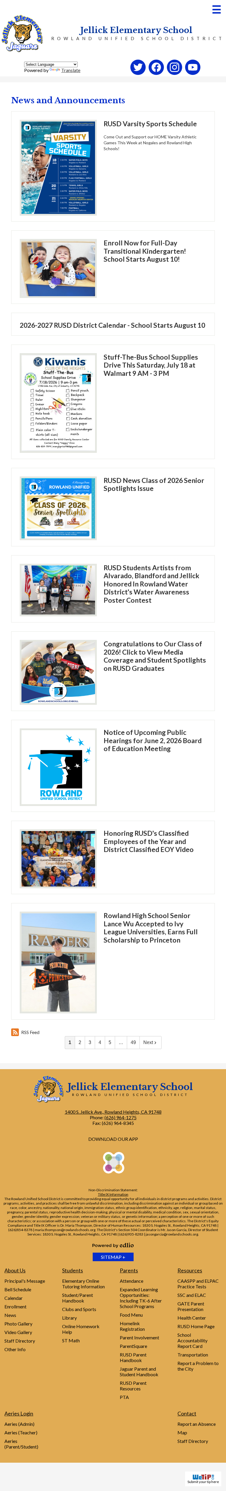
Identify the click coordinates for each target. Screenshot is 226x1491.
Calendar (13, 1298)
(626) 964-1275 (120, 1117)
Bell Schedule (17, 1289)
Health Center (191, 1317)
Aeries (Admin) (19, 1424)
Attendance (131, 1281)
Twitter (138, 74)
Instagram (174, 74)
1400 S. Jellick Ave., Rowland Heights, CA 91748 (113, 1112)
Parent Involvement (139, 1337)
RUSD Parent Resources (133, 1385)
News (10, 1315)
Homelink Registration (132, 1326)
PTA (124, 1397)
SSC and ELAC (191, 1295)
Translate (70, 70)
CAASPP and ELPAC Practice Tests (198, 1283)
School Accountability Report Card (192, 1340)
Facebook (156, 74)
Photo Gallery (18, 1323)
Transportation (192, 1354)
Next (148, 1042)
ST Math (71, 1340)
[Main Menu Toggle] (216, 9)
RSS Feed (30, 1032)
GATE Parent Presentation (190, 1306)
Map (182, 1432)
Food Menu (131, 1315)
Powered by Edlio (113, 1245)
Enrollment (15, 1306)
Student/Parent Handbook (77, 1297)
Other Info (15, 1349)
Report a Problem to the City (198, 1366)
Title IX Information (113, 1194)
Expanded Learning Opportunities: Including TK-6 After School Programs (141, 1298)
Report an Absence (196, 1424)
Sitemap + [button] (113, 1257)
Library (69, 1317)
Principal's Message (24, 1281)
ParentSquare (133, 1346)
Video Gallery (18, 1332)
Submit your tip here (203, 1481)
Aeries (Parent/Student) (21, 1443)
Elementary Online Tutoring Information (83, 1283)
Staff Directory (19, 1340)
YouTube (193, 74)
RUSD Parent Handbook (133, 1357)
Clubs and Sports (79, 1309)
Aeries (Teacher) (20, 1432)
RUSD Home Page (196, 1326)
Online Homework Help (80, 1329)
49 (133, 1042)
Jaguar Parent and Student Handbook (139, 1371)
